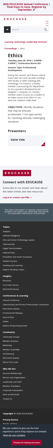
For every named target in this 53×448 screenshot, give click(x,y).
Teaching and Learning (12, 265)
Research (7, 280)
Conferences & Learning (15, 296)
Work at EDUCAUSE (11, 394)
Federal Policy (9, 252)
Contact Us (7, 399)
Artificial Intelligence (11, 235)
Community (9, 332)
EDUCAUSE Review (11, 289)
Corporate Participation (13, 390)
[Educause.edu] (17, 173)
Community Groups (11, 337)
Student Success (10, 261)
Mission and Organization (14, 377)
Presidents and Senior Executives (17, 257)
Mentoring (7, 345)
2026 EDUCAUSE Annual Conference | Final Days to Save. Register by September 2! (26, 7)
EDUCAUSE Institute (11, 309)
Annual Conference (11, 300)
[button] (48, 23)
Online (5, 321)
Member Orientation (11, 386)
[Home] (15, 19)
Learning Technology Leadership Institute (26, 42)
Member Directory (10, 341)
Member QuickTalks (11, 349)
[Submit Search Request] (45, 29)
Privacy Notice (10, 420)
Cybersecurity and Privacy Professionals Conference (26, 304)
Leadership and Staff (12, 382)
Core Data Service (11, 285)
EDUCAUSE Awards (11, 358)
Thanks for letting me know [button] (26, 442)
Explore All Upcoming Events (15, 325)
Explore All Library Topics (13, 269)
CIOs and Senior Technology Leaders (19, 240)
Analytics (6, 231)
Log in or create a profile (16, 198)
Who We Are (9, 369)
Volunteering (8, 354)
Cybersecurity (9, 244)
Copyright (8, 414)
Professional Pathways (13, 313)
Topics (6, 227)
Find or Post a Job (10, 362)
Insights (7, 276)
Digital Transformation (12, 248)
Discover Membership (12, 373)
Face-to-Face (8, 317)
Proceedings (11, 48)
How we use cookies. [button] (14, 435)
